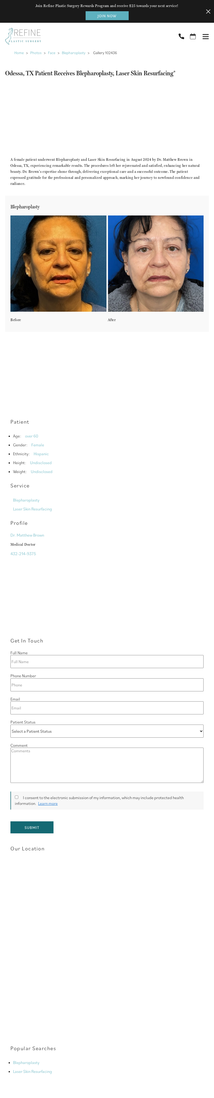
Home (19, 52)
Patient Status (22, 722)
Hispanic (41, 453)
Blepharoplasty (73, 52)
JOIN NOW (107, 15)
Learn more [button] (48, 803)
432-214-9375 (23, 553)
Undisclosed (41, 462)
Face (51, 52)
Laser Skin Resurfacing (32, 508)
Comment (19, 745)
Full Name (19, 652)
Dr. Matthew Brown (27, 535)
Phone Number (23, 675)
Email (15, 699)
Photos (35, 52)
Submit (32, 827)
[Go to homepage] (85, 36)
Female (37, 444)
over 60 (31, 436)
